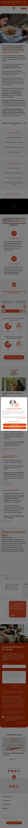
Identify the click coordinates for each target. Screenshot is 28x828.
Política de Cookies (22, 417)
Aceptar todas (14, 424)
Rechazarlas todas (15, 428)
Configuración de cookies (14, 421)
